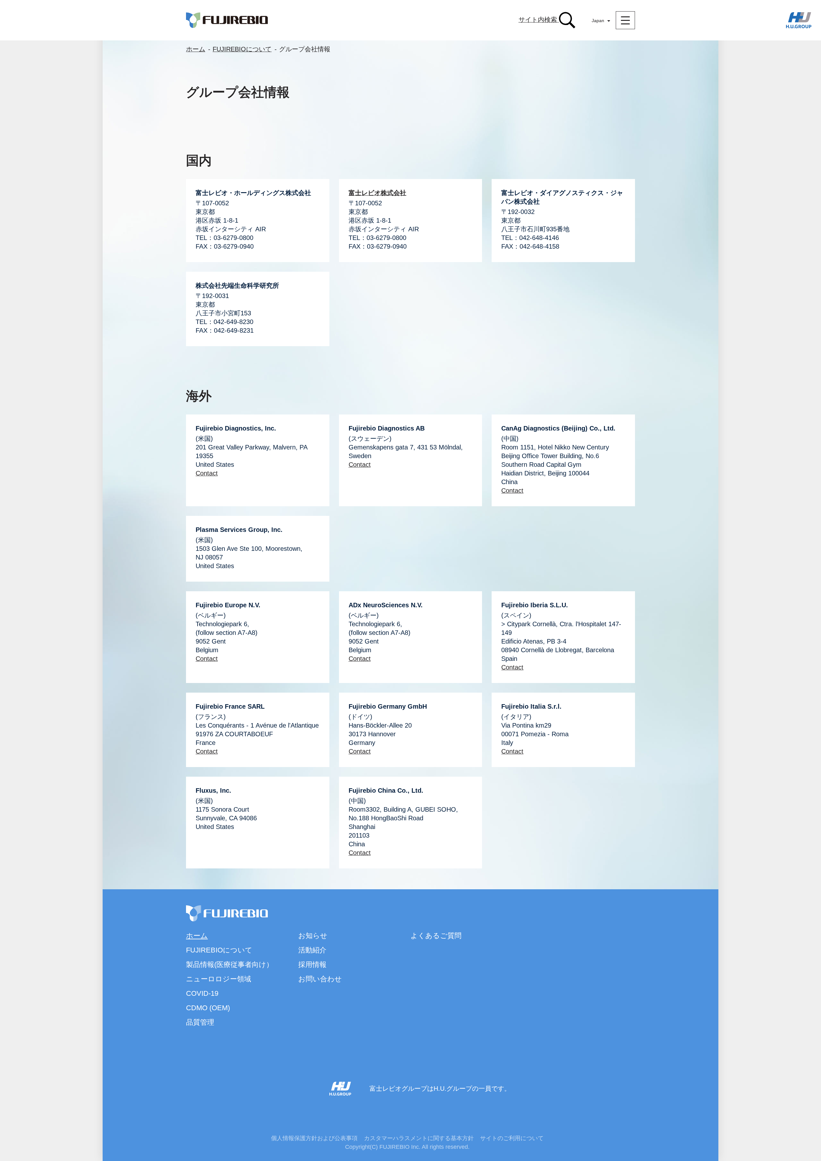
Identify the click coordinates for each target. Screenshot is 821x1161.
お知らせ (312, 936)
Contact (207, 473)
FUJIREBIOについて (242, 49)
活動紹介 (312, 950)
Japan (598, 20)
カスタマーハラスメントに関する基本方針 (419, 1138)
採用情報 (312, 964)
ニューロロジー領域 (218, 979)
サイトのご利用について (512, 1138)
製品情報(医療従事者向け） (229, 964)
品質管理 (200, 1022)
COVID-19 (202, 993)
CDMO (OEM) (208, 1008)
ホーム (195, 49)
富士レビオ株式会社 (377, 192)
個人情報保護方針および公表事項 (314, 1138)
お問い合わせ (320, 979)
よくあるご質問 (435, 936)
